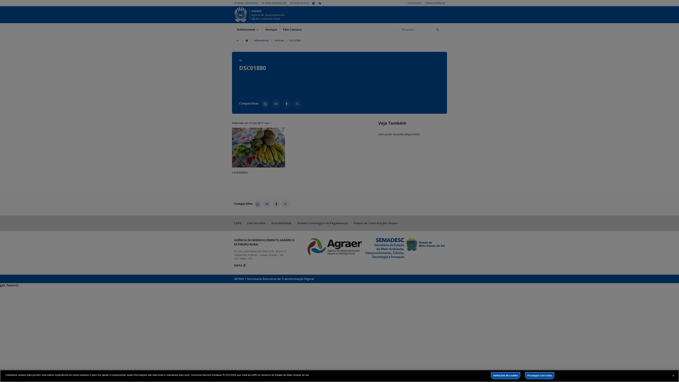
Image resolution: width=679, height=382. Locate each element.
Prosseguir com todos (539, 375)
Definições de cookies (505, 375)
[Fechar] (673, 375)
